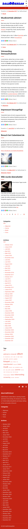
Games (7, 228)
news (14, 367)
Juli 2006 (7, 306)
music (19, 364)
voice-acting (19, 375)
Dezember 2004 (9, 330)
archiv (12, 356)
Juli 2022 (7, 259)
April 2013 (8, 283)
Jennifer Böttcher (12, 94)
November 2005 (9, 315)
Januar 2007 (8, 300)
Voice (4, 47)
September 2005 (9, 319)
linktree (14, 361)
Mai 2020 (7, 268)
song (6, 369)
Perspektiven (18, 37)
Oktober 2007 (9, 296)
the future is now (9, 372)
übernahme (17, 377)
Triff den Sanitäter (6, 374)
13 (24, 214)
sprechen (12, 369)
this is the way (15, 372)
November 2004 (9, 332)
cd (16, 356)
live (17, 361)
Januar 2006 (8, 311)
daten (19, 356)
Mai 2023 (7, 251)
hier (17, 207)
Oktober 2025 (9, 245)
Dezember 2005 (9, 313)
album (20, 354)
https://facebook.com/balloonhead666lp (12, 150)
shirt (4, 369)
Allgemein (5, 105)
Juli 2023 (7, 249)
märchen (10, 367)
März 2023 (8, 253)
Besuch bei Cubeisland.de (12, 135)
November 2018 (9, 272)
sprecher (17, 370)
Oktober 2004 (9, 334)
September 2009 (9, 291)
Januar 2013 (8, 285)
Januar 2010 (8, 289)
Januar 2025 (8, 247)
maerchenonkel (8, 364)
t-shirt (4, 372)
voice (12, 375)
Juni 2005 (7, 321)
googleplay (15, 359)
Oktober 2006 (9, 304)
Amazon (3, 29)
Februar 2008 (8, 294)
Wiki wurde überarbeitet (11, 177)
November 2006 (9, 302)
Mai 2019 (7, 270)
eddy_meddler (5, 359)
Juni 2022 (7, 262)
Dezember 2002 (9, 336)
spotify (9, 369)
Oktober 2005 (9, 317)
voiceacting (6, 377)
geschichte (11, 359)
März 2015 (8, 281)
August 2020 (8, 264)
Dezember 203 (9, 340)
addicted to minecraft (9, 354)
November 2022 (9, 257)
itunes (11, 361)
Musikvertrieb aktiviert (11, 18)
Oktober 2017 (9, 277)
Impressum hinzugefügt (11, 110)
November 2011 (9, 287)
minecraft (15, 364)
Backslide (20, 35)
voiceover (12, 377)
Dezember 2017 (9, 274)
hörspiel (6, 361)
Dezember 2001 (9, 338)
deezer (21, 356)
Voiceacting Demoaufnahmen (9, 52)
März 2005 (8, 325)
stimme (22, 369)
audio (14, 356)
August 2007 (8, 298)
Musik (4, 13)
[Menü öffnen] (25, 8)
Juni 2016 (7, 279)
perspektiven (17, 367)
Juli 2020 (7, 266)
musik (5, 367)
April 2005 (8, 323)
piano (21, 367)
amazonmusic (7, 356)
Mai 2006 (7, 308)
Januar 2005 (8, 328)
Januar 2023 (8, 255)
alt (3, 356)
